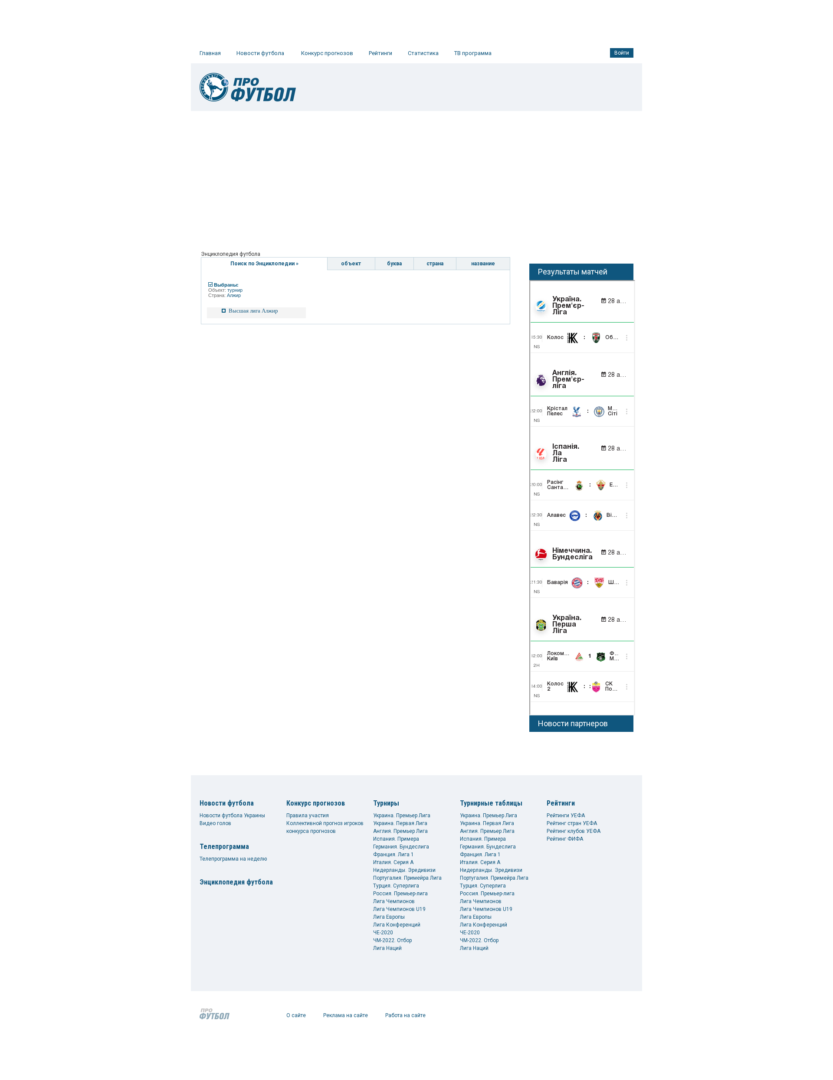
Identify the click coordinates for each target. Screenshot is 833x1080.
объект (351, 264)
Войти (621, 53)
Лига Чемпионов (394, 901)
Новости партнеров (573, 723)
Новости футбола (260, 53)
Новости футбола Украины (232, 815)
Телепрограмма (224, 846)
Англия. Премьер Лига (400, 831)
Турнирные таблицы (491, 803)
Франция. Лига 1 (393, 855)
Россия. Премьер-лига (400, 894)
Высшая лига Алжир (253, 310)
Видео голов (215, 823)
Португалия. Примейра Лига (407, 878)
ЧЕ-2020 (383, 933)
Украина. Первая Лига (400, 823)
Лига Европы (389, 917)
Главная (210, 53)
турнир (235, 290)
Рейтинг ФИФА (565, 839)
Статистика (423, 53)
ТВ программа (473, 53)
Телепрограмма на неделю (233, 859)
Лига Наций (387, 948)
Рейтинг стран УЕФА (572, 823)
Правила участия (307, 815)
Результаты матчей (572, 271)
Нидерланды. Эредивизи (404, 870)
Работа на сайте (405, 1015)
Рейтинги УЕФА (566, 815)
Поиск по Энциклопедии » (264, 264)
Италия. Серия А (393, 862)
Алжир (234, 295)
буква (394, 264)
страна (434, 264)
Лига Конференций (396, 925)
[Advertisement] (416, 176)
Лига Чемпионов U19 (399, 909)
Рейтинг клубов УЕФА (573, 831)
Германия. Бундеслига (401, 847)
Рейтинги (380, 53)
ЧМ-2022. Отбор (392, 940)
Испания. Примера (396, 839)
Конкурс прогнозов (327, 53)
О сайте (296, 1015)
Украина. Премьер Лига (401, 815)
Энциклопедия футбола (236, 882)
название (483, 264)
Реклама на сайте (345, 1015)
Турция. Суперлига (396, 886)
